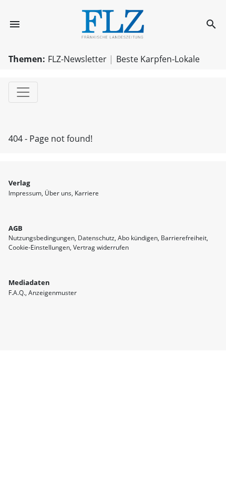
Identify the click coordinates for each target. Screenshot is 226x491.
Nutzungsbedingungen (41, 237)
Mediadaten (29, 282)
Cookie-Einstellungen (39, 247)
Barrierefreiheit (184, 237)
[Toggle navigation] (23, 92)
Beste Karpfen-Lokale (158, 59)
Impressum (25, 193)
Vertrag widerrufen (101, 247)
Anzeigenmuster (52, 292)
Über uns (58, 193)
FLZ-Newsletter (77, 59)
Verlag (19, 183)
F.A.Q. (16, 292)
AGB (15, 228)
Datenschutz (96, 237)
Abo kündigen (138, 237)
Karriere (87, 193)
